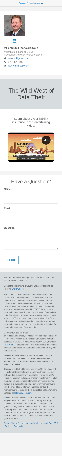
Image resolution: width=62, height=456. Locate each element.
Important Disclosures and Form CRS (41, 423)
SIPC (13, 345)
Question (9, 227)
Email (7, 208)
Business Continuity (14, 426)
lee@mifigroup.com (18, 65)
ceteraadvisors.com (23, 393)
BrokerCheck (17, 289)
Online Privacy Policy (13, 423)
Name (7, 189)
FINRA (7, 345)
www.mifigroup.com (18, 58)
